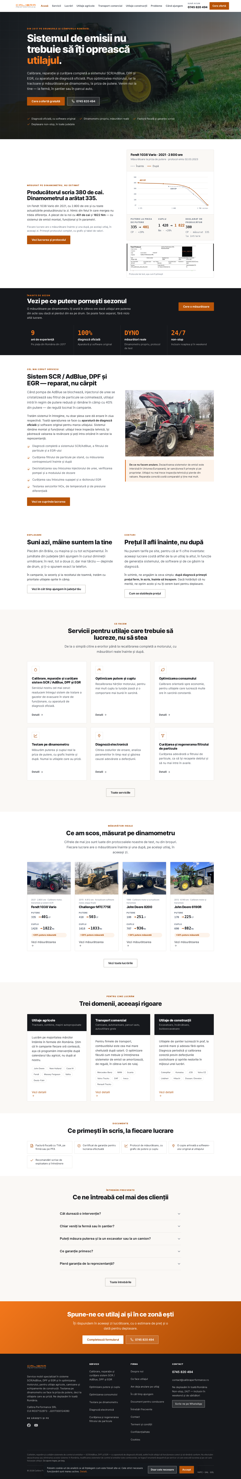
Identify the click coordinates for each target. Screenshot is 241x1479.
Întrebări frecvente (141, 1409)
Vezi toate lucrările (120, 963)
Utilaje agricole (86, 5)
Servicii (56, 5)
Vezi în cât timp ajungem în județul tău (56, 589)
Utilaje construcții (136, 5)
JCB (191, 1072)
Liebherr (165, 1078)
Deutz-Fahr (39, 1080)
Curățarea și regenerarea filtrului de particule (104, 1419)
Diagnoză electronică (101, 1409)
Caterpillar (166, 1072)
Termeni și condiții (141, 1424)
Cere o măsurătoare (196, 306)
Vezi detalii (39, 1092)
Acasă (44, 5)
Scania (130, 1072)
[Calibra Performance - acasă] (26, 6)
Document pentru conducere (147, 1401)
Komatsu (180, 1072)
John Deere (39, 1068)
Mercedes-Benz (104, 1072)
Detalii (83, 1471)
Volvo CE (202, 1072)
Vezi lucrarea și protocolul (49, 239)
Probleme (156, 5)
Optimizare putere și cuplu (104, 1387)
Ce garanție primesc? (76, 1251)
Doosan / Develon (193, 1078)
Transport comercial (110, 5)
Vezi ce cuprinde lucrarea (48, 501)
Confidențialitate (140, 1431)
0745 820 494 (198, 5)
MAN (119, 1072)
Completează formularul (103, 1339)
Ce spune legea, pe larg (53, 1460)
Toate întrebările (120, 1282)
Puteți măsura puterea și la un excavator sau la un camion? (105, 1239)
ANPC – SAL (203, 1472)
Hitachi (177, 1078)
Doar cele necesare (162, 1469)
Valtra (68, 1074)
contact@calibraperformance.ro (190, 1379)
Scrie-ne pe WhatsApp (188, 1403)
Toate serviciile (121, 792)
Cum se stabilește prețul (145, 593)
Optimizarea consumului (103, 1394)
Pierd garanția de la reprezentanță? (87, 1263)
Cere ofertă (219, 5)
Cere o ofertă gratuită (46, 101)
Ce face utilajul (139, 1378)
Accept (186, 1469)
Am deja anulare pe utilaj (145, 1386)
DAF (116, 1078)
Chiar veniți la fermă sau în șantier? (87, 1226)
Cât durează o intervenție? (80, 1214)
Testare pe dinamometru (103, 1402)
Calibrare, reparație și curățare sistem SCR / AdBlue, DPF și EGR (102, 1375)
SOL (212, 1472)
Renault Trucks (104, 1084)
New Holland (55, 1068)
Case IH (70, 1068)
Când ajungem (174, 5)
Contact (135, 1416)
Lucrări (69, 5)
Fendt (36, 1074)
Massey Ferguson (52, 1074)
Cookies (135, 1439)
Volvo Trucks (103, 1078)
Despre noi (137, 1371)
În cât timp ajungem (142, 1394)
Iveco (125, 1078)
